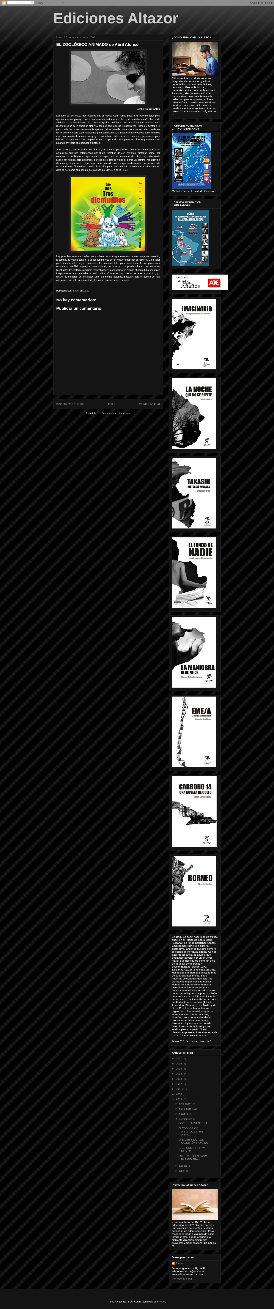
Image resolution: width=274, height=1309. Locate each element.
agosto (183, 1165)
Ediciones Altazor (115, 18)
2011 (179, 1088)
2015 (179, 1068)
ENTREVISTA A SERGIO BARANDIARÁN (192, 1158)
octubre (184, 1113)
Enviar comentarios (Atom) (116, 413)
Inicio (111, 403)
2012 (179, 1083)
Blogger (161, 1301)
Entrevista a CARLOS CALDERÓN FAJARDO (193, 1141)
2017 (179, 1058)
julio (182, 1170)
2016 (179, 1063)
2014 (179, 1073)
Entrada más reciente (70, 403)
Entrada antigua (149, 403)
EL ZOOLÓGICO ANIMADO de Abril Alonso (190, 1131)
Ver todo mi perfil (182, 1278)
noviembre (185, 1108)
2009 (179, 1099)
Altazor (180, 1263)
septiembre (186, 1118)
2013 (179, 1078)
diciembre (185, 1103)
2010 (179, 1094)
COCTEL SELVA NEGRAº (193, 1123)
